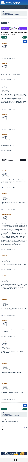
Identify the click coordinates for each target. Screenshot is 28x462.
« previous (4, 37)
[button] (25, 41)
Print (25, 41)
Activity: (4, 427)
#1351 (2, 58)
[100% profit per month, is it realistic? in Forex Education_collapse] (26, 427)
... (4, 40)
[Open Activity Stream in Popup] (23, 427)
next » (24, 37)
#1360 (2, 293)
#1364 (2, 378)
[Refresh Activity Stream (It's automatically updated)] (24, 427)
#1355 (2, 150)
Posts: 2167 (4, 87)
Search (4, 23)
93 (9, 40)
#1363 (2, 358)
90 (6, 40)
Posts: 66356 (4, 302)
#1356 (2, 166)
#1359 (2, 269)
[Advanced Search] (8, 22)
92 (8, 40)
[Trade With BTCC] (14, 453)
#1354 (2, 129)
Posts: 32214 (4, 66)
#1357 (2, 209)
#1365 (2, 399)
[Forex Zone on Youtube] (14, 460)
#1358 (2, 249)
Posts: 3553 (4, 173)
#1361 (2, 315)
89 (5, 40)
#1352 (2, 79)
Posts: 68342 (4, 46)
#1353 (2, 109)
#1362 (2, 336)
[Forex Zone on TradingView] (16, 460)
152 (12, 40)
